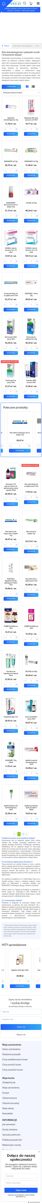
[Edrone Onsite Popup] (21, 602)
